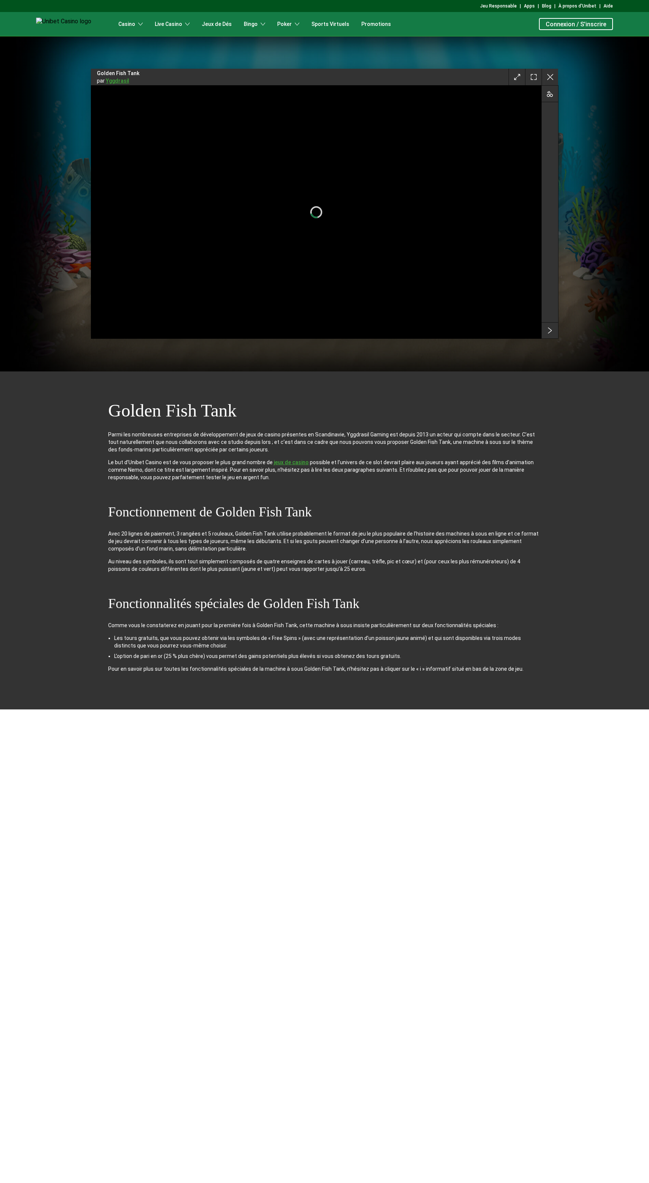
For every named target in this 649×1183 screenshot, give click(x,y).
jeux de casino (291, 462)
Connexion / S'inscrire (576, 24)
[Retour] (550, 77)
